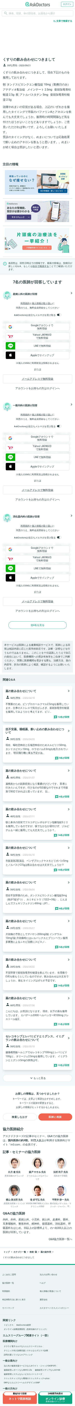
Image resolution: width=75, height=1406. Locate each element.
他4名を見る (37, 625)
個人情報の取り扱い (42, 303)
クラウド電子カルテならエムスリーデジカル (23, 1346)
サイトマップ (8, 1308)
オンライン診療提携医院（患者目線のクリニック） (26, 1329)
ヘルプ (43, 1283)
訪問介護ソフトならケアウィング (18, 1355)
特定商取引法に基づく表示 (13, 1299)
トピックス (8, 1325)
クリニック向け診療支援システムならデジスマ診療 (26, 1350)
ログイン (67, 4)
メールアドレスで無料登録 (37, 378)
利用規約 (25, 303)
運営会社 (43, 1299)
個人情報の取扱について (50, 1291)
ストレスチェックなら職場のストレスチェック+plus (26, 1378)
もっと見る (37, 1078)
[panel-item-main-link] (37, 704)
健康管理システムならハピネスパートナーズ (23, 1374)
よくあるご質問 (9, 1274)
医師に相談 (55, 1117)
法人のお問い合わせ (48, 1274)
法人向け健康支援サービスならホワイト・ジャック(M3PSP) (30, 1366)
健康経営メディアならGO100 (47, 1370)
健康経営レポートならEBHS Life (18, 1370)
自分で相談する (41, 266)
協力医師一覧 (8, 1283)
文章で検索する (62, 21)
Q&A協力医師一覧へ (60, 1239)
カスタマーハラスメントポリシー (54, 1308)
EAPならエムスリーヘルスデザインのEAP (22, 1382)
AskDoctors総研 (23, 1325)
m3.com (15, 1144)
